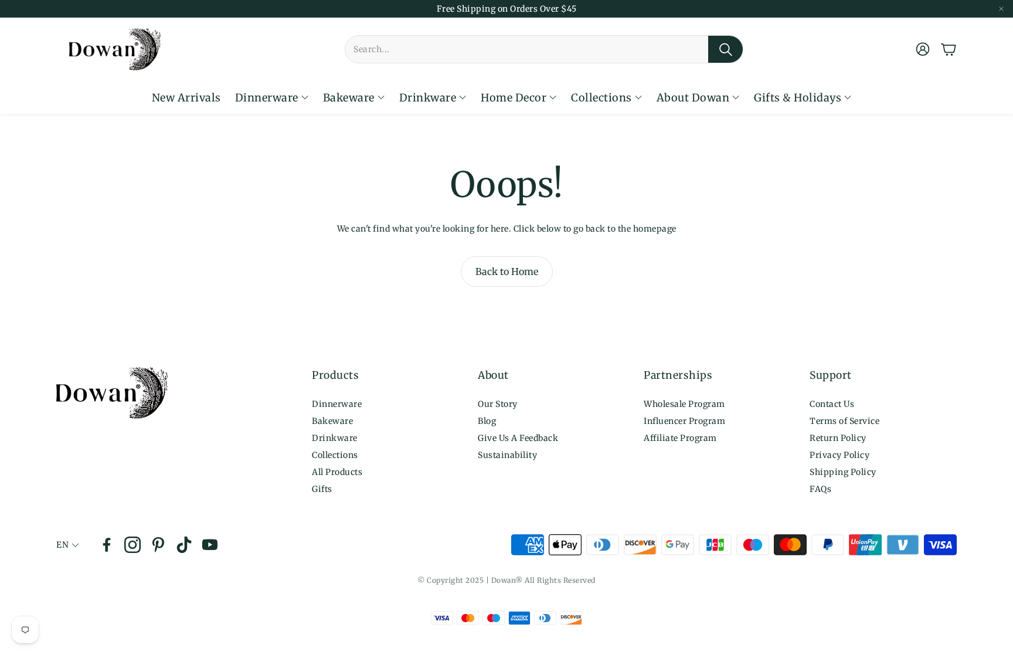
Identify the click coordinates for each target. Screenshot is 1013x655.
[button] (544, 49)
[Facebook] (106, 545)
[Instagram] (132, 545)
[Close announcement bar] (1001, 9)
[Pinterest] (158, 545)
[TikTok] (184, 545)
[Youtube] (210, 545)
